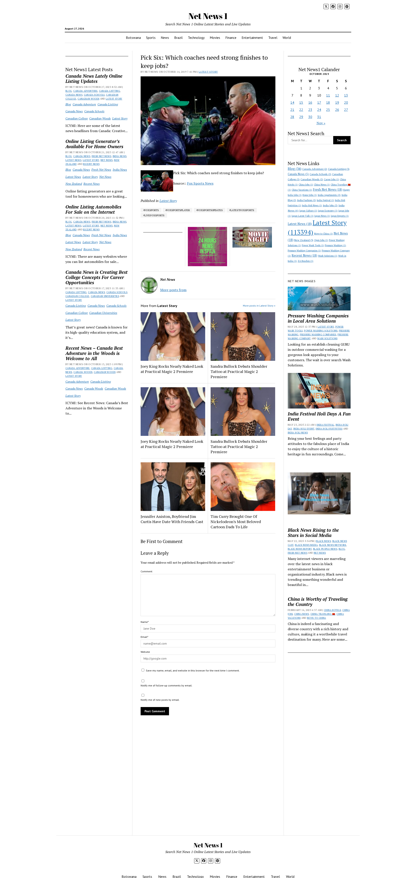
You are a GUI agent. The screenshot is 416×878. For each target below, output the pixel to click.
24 (319, 109)
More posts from (173, 289)
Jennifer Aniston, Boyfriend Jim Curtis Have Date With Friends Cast (172, 519)
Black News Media (306, 544)
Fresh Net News (101, 156)
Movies (215, 37)
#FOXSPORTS (151, 210)
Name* (145, 622)
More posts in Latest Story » (259, 305)
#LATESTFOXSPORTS (241, 210)
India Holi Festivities (329, 428)
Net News (107, 160)
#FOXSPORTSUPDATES (209, 210)
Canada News (73, 94)
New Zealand (73, 184)
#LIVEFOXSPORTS (153, 215)
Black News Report (300, 548)
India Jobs (330, 205)
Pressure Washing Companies (304, 250)
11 (328, 95)
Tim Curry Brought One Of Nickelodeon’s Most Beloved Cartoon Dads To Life (236, 521)
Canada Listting (109, 90)
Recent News (91, 164)
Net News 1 (208, 15)
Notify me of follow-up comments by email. (166, 685)
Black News (323, 541)
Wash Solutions (327, 255)
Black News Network (332, 544)
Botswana (133, 37)
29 (301, 117)
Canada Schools (94, 94)
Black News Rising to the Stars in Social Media (313, 532)
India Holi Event (303, 428)
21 (292, 109)
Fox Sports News (200, 183)
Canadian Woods (88, 98)
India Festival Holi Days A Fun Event (319, 416)
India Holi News (312, 205)
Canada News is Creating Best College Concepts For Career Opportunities (96, 277)
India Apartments (329, 195)
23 (310, 109)
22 (301, 109)
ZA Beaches (305, 261)
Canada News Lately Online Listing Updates (93, 78)
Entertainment (252, 37)
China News (322, 184)
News (165, 37)
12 (337, 95)
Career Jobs (331, 179)
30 (310, 117)
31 (319, 117)
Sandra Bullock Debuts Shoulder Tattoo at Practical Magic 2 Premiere (239, 371)
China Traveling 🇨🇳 (322, 613)
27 (346, 109)
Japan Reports (340, 215)
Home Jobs (309, 195)
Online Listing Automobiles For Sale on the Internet (93, 209)
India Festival (325, 200)
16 (310, 102)
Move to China (323, 233)
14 (292, 102)
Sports (151, 37)
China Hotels (332, 610)
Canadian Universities (105, 296)
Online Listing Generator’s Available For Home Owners (94, 144)
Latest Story (114, 98)
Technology (196, 37)
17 (319, 102)
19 (337, 102)
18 (328, 102)
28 (292, 117)
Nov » (321, 123)
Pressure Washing (335, 245)
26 (337, 109)
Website (145, 651)
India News (120, 156)
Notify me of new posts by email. (160, 699)
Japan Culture (308, 210)
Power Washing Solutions (320, 330)
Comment (146, 571)
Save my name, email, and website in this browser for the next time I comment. (193, 670)
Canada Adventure (85, 90)
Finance (230, 37)
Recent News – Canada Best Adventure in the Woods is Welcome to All (94, 353)
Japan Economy (328, 210)
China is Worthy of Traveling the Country (318, 601)
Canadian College (76, 118)
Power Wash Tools (313, 245)
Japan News (322, 215)
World (287, 37)
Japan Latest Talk (303, 215)
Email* (144, 636)
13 (346, 95)
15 (301, 102)
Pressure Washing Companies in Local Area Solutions (318, 318)
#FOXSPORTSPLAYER (177, 210)
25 (328, 109)
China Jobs (306, 184)
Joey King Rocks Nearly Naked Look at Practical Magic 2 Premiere (172, 369)
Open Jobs (321, 240)
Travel (272, 37)
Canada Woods (82, 372)
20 (346, 102)
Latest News (73, 160)
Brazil (178, 37)
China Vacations (302, 189)
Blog (68, 90)
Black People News (325, 548)
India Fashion (306, 200)
